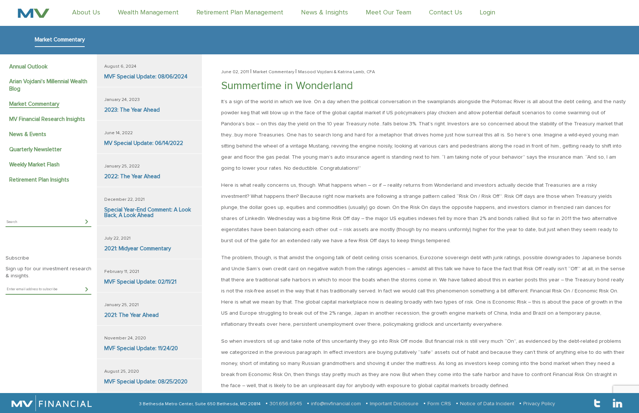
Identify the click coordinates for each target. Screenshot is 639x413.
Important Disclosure (394, 403)
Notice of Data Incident (487, 403)
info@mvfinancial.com (336, 403)
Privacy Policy (539, 403)
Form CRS (439, 403)
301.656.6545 (286, 403)
